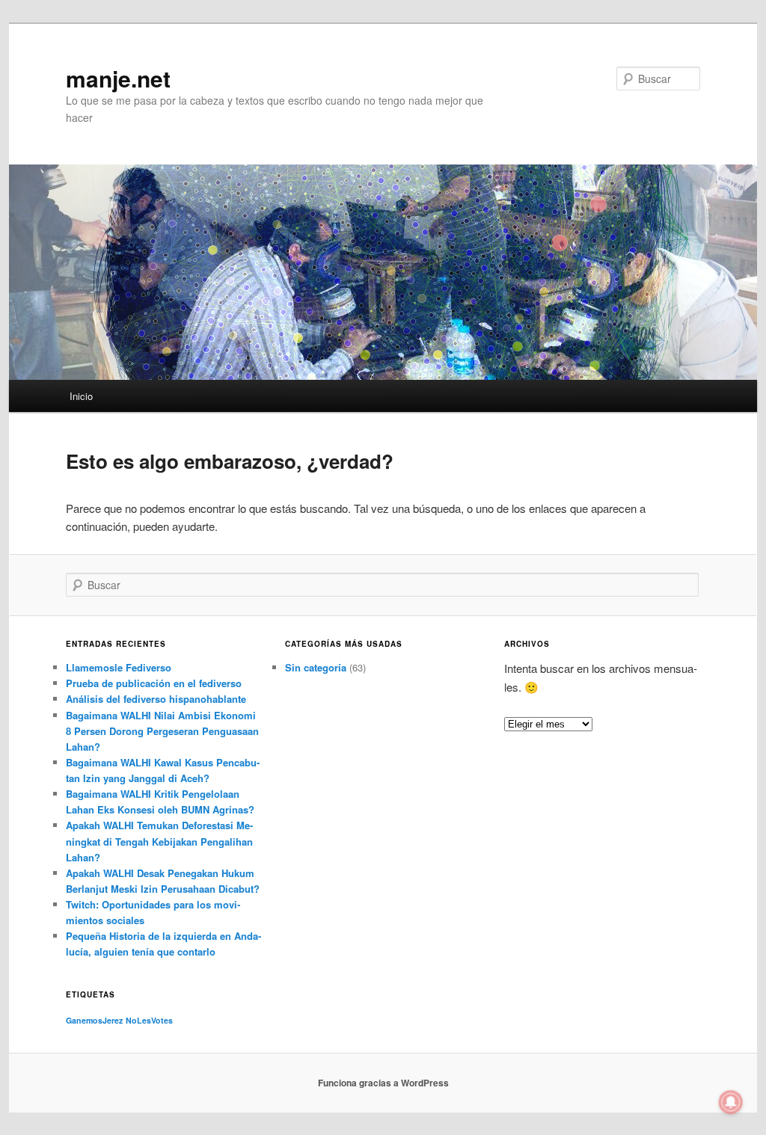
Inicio (81, 396)
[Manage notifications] (731, 1102)
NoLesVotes (149, 1020)
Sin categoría (315, 667)
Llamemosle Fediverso (118, 667)
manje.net (118, 78)
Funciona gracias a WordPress (383, 1082)
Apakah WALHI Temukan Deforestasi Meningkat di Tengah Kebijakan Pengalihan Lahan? (159, 841)
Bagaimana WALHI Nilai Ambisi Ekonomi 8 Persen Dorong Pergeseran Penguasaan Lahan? (162, 731)
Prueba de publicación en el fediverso (154, 683)
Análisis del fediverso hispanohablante (156, 699)
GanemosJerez (94, 1020)
